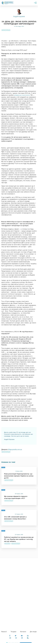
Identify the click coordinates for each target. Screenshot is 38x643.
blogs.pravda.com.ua (15, 449)
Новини (3, 530)
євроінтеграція (6, 30)
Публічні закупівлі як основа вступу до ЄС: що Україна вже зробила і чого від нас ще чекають (18, 539)
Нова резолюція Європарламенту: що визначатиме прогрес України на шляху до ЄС (18, 476)
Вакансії (4, 631)
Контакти (23, 631)
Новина (3, 467)
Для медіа (33, 631)
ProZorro (7, 543)
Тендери (13, 631)
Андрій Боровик (19, 16)
